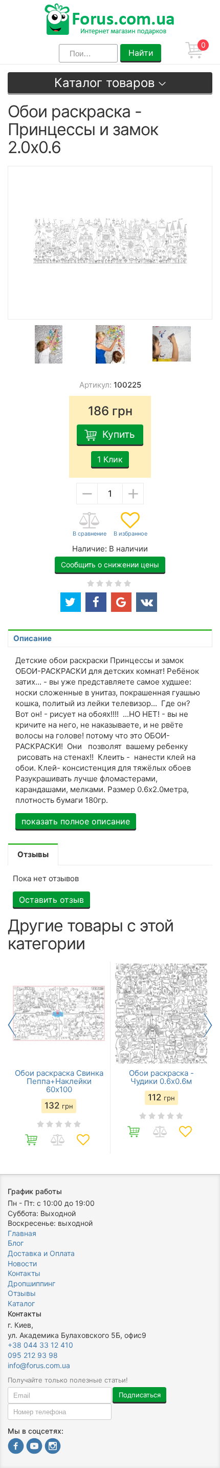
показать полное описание (75, 821)
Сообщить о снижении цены (110, 564)
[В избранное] (130, 525)
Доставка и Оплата (41, 1253)
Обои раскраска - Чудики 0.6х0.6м (161, 1077)
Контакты (24, 1273)
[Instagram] (53, 1447)
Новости (22, 1263)
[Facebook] (16, 1447)
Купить (118, 434)
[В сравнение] (89, 525)
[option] (48, 344)
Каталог (21, 1303)
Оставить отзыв (51, 900)
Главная (22, 1233)
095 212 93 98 (33, 1355)
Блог (16, 1243)
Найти (140, 53)
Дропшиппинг (31, 1283)
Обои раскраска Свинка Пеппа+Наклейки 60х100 (59, 1081)
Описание (32, 638)
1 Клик (110, 459)
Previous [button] (12, 1025)
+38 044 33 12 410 (40, 1345)
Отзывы (22, 1293)
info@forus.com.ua (39, 1365)
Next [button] (208, 1025)
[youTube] (34, 1447)
